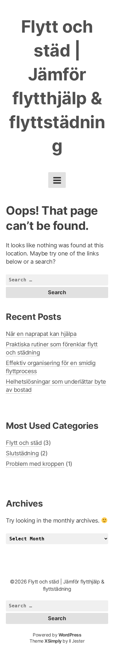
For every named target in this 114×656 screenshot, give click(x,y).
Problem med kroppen (35, 463)
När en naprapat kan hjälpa (41, 333)
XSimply (53, 641)
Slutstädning (22, 453)
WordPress (70, 635)
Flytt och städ (24, 442)
